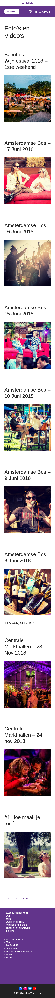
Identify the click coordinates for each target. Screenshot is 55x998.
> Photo (8, 957)
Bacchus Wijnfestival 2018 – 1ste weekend (25, 61)
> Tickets (9, 931)
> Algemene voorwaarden (18, 951)
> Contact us (11, 945)
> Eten (7, 919)
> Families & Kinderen (15, 925)
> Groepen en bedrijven (17, 928)
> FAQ (7, 942)
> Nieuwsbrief (11, 948)
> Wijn (7, 916)
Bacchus (43, 11)
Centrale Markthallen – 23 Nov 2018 (23, 646)
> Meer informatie (13, 939)
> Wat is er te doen (14, 922)
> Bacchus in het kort (16, 913)
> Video (8, 954)
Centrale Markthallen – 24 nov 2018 (23, 735)
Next (24, 898)
